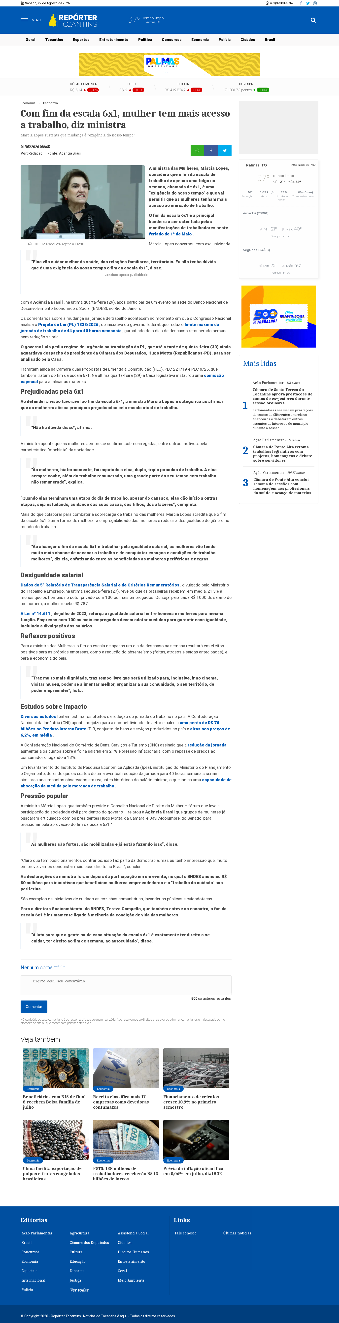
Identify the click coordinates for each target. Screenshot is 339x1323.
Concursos (171, 39)
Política (145, 39)
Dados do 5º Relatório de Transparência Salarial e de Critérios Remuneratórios (100, 584)
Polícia (225, 39)
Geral (30, 39)
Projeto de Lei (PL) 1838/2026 (68, 324)
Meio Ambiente (131, 1280)
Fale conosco (186, 1233)
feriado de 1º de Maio (170, 233)
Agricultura (80, 1233)
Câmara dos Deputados (89, 1242)
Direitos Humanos (133, 1252)
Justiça (75, 1280)
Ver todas (79, 1290)
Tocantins (54, 39)
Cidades (247, 39)
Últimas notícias (237, 1233)
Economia (200, 39)
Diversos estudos (38, 716)
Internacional (33, 1280)
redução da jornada (207, 744)
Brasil (270, 39)
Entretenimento (113, 39)
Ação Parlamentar (37, 1233)
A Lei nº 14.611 (35, 613)
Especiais (29, 1271)
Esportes (81, 39)
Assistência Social (133, 1233)
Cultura (76, 1252)
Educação (78, 1261)
